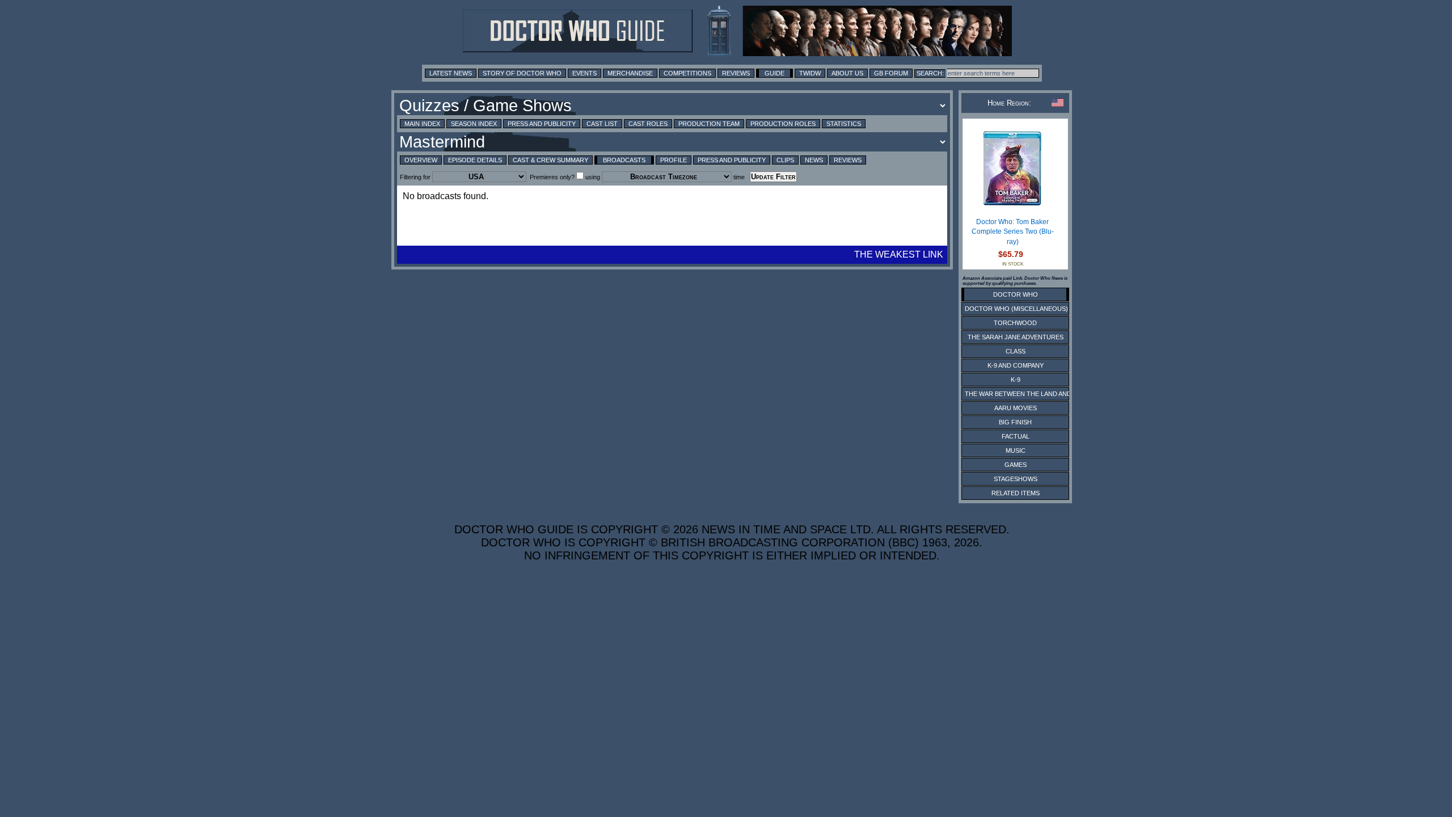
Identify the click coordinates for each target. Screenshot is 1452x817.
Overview (420, 160)
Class (1015, 351)
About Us (847, 73)
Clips (785, 160)
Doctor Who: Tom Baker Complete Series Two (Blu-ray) (1013, 232)
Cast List (602, 123)
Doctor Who (1015, 294)
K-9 (1015, 379)
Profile (673, 160)
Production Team (709, 123)
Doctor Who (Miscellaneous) (1016, 308)
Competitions (687, 73)
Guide (774, 73)
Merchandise (630, 73)
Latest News (450, 73)
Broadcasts (624, 160)
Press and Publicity (542, 123)
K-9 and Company (1015, 365)
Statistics (843, 123)
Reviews (736, 73)
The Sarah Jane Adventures (1015, 337)
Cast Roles (648, 123)
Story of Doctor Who (522, 73)
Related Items (1015, 493)
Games (1015, 464)
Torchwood (1015, 322)
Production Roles (783, 123)
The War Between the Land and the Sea (1032, 393)
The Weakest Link (898, 254)
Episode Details (475, 160)
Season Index (474, 123)
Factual (1015, 436)
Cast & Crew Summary (550, 160)
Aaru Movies (1015, 408)
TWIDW (810, 73)
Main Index (422, 123)
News (814, 160)
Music (1015, 450)
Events (584, 73)
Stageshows (1015, 478)
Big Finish (1015, 422)
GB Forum (891, 73)
